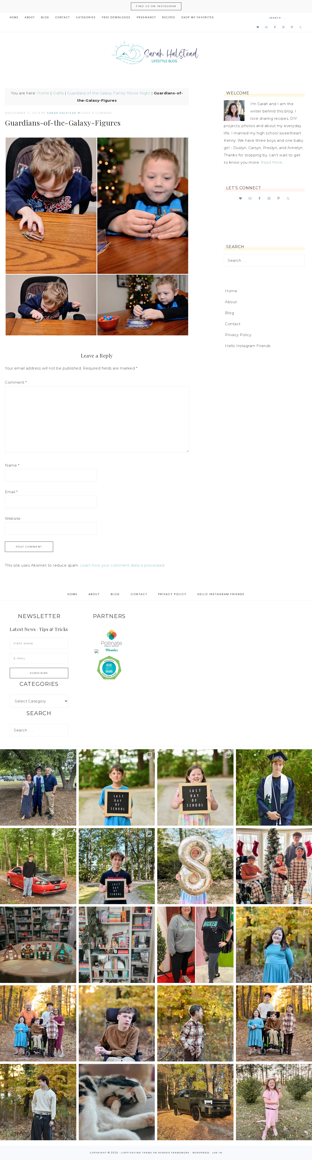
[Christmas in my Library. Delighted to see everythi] (117, 945)
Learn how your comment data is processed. (123, 565)
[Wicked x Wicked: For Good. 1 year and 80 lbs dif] (195, 945)
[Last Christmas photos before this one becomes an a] (38, 1102)
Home (43, 93)
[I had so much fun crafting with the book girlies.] (38, 945)
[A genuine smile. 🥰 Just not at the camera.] (195, 1023)
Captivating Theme (136, 1152)
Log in (217, 1152)
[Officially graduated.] (38, 787)
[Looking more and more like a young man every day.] (117, 1023)
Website (13, 518)
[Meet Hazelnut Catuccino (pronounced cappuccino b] (117, 1102)
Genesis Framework (174, 1152)
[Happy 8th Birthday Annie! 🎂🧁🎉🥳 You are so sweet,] (195, 866)
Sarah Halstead (156, 54)
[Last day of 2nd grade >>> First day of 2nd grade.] (195, 787)
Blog (229, 312)
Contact (233, 323)
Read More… (273, 162)
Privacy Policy (238, 334)
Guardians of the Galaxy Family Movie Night (108, 93)
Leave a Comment (97, 113)
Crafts (58, 93)
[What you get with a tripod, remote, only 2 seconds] (38, 1023)
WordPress (201, 1152)
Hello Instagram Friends (248, 345)
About (231, 302)
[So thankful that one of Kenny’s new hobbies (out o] (195, 1102)
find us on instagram (156, 6)
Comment (16, 382)
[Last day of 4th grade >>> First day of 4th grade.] (117, 787)
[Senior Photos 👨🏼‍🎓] (38, 866)
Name (12, 465)
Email (11, 492)
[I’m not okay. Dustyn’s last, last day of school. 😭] (117, 866)
